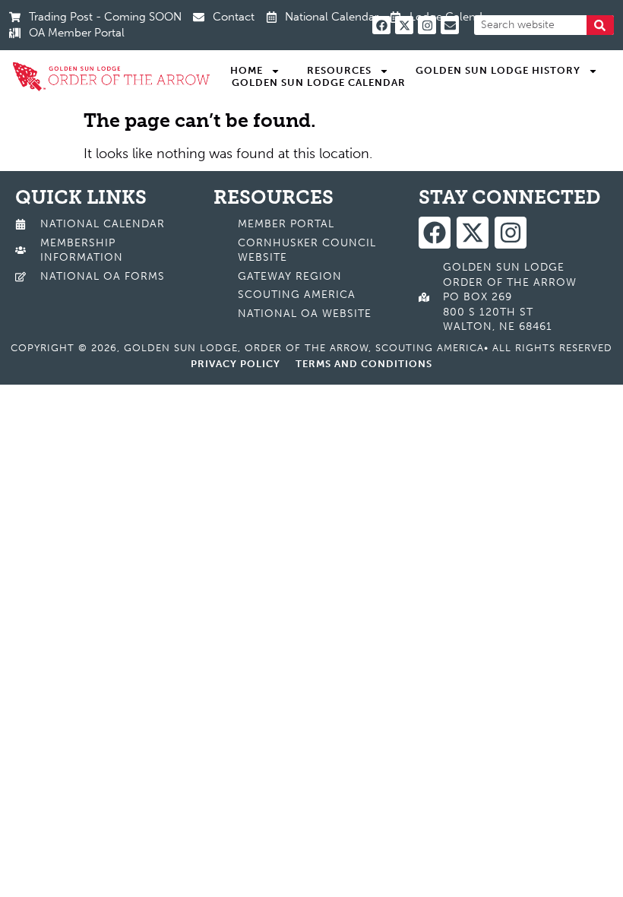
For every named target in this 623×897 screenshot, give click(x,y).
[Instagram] (427, 25)
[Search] (600, 25)
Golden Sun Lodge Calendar (319, 82)
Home (246, 70)
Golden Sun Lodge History (498, 70)
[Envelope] (450, 25)
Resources (339, 70)
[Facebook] (381, 25)
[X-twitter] (404, 25)
